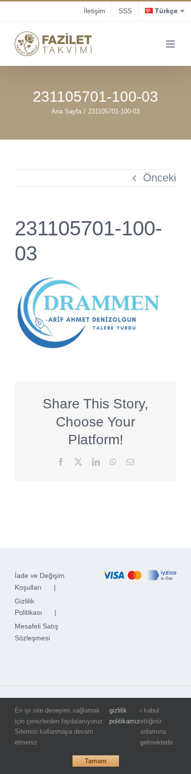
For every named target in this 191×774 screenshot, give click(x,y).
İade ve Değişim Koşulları (40, 581)
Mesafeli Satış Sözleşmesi (36, 632)
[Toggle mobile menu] (171, 44)
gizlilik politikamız (124, 716)
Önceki (159, 178)
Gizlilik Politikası (28, 607)
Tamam (96, 761)
